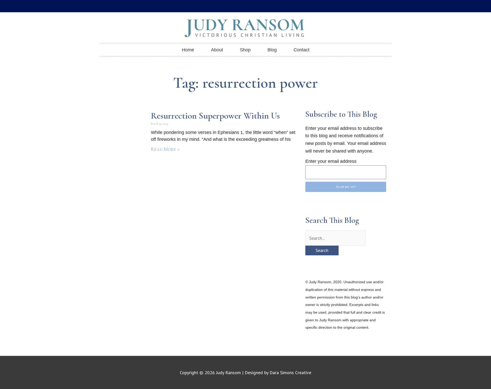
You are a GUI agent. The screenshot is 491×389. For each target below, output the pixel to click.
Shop (245, 49)
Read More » (165, 149)
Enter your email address (330, 161)
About (217, 49)
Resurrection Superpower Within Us (215, 115)
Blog (272, 49)
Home (188, 49)
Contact (301, 49)
